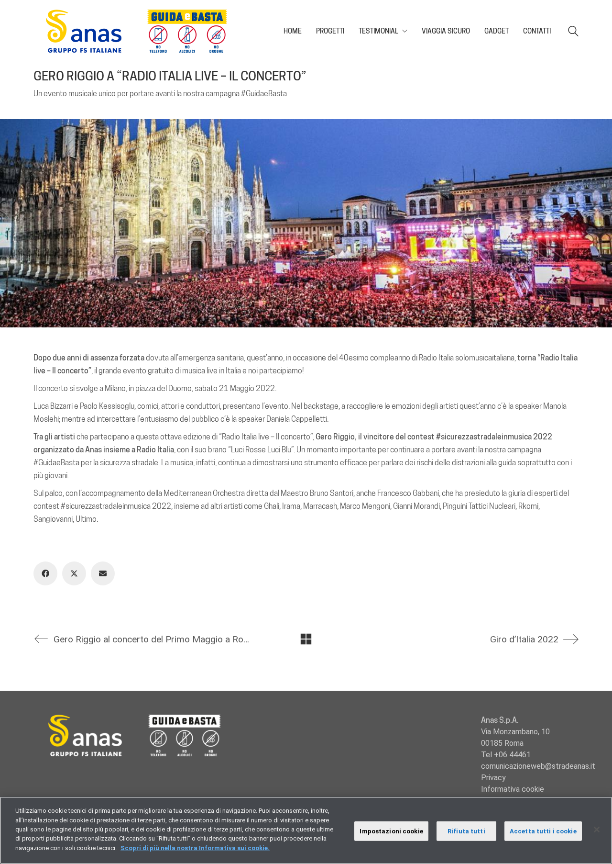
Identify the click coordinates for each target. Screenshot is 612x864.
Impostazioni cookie (391, 830)
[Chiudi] (596, 829)
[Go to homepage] (141, 31)
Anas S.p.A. (500, 720)
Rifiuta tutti (466, 830)
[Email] (103, 573)
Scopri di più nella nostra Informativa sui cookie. (195, 848)
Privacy (493, 777)
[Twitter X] (74, 573)
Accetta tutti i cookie (543, 830)
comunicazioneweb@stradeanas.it (538, 766)
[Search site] (573, 32)
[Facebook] (45, 573)
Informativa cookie (512, 789)
